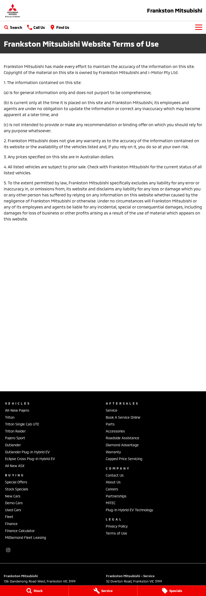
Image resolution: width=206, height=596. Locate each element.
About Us (113, 482)
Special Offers (16, 482)
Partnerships (116, 496)
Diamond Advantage (122, 445)
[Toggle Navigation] (198, 27)
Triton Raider (15, 431)
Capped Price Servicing (124, 459)
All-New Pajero (17, 410)
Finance (11, 524)
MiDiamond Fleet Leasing (25, 537)
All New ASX (14, 466)
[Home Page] (12, 10)
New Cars (12, 496)
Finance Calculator (20, 531)
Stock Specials (16, 489)
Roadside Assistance (122, 438)
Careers (112, 489)
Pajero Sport (15, 438)
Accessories (115, 431)
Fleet (9, 516)
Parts (110, 424)
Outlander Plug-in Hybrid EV (27, 452)
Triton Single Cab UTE (22, 424)
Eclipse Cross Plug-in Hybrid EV (30, 459)
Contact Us (115, 475)
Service (111, 410)
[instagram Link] (8, 550)
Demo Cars (14, 503)
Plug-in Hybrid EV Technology (129, 510)
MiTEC (111, 503)
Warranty (113, 452)
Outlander (13, 445)
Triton (9, 417)
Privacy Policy (117, 526)
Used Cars (13, 510)
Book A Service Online (123, 417)
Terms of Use (116, 533)
